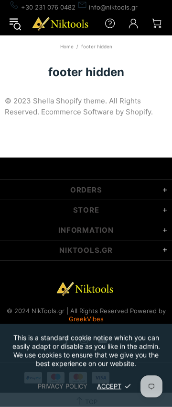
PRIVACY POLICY (62, 386)
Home (67, 46)
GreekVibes (86, 319)
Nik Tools (61, 24)
